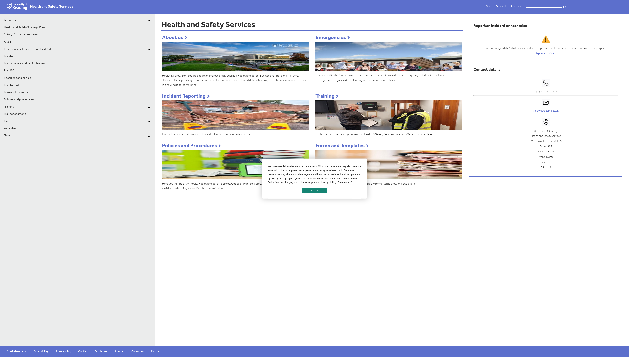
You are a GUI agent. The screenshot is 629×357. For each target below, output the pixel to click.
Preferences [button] (344, 182)
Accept (314, 190)
